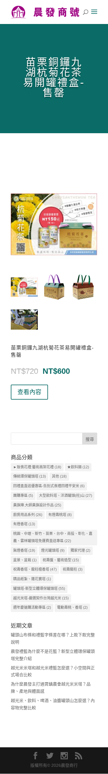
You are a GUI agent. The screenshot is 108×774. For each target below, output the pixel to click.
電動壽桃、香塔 (72, 607)
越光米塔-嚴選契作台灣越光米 (41, 598)
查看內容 (29, 392)
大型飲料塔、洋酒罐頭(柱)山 (65, 496)
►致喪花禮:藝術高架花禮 (37, 467)
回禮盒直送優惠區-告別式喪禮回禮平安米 (49, 486)
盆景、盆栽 (25, 560)
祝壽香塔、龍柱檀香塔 (35, 569)
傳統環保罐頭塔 (29, 476)
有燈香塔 (24, 524)
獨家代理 (80, 550)
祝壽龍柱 (72, 569)
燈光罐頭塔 (52, 550)
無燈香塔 (24, 550)
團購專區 (23, 496)
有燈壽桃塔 (60, 515)
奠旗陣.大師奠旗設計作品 (37, 505)
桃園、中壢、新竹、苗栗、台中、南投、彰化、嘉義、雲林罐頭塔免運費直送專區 (52, 537)
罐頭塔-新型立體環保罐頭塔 (39, 588)
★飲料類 (78, 467)
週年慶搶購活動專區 (32, 607)
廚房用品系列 (27, 515)
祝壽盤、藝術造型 (61, 560)
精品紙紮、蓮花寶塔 (32, 579)
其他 (59, 476)
